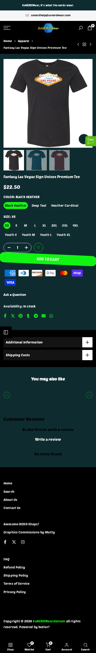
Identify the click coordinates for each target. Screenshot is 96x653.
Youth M (28, 235)
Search (8, 491)
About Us (10, 500)
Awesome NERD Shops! (21, 524)
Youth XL (63, 235)
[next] (89, 395)
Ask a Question (14, 295)
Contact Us (12, 508)
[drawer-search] (80, 28)
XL (44, 225)
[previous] (6, 395)
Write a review (48, 439)
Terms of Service (16, 583)
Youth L (45, 235)
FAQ (6, 559)
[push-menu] (6, 28)
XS (7, 225)
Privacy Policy (14, 592)
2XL (54, 225)
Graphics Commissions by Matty (29, 532)
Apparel (23, 41)
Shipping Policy (15, 575)
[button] (38, 247)
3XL (64, 225)
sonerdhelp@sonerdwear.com (51, 15)
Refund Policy (14, 567)
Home (7, 41)
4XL (75, 225)
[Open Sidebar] (6, 332)
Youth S (11, 235)
